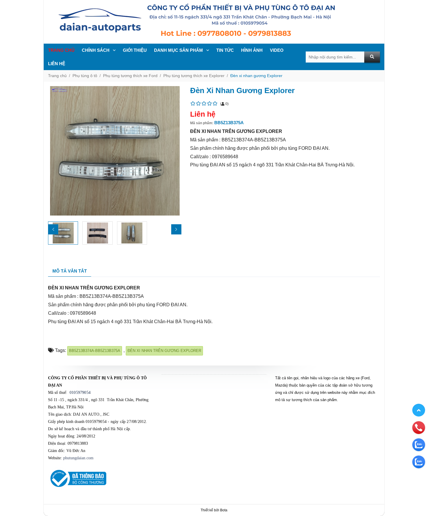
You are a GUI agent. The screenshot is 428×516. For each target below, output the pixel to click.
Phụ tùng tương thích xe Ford (130, 75)
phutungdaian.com (78, 458)
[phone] (418, 427)
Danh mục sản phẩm (179, 50)
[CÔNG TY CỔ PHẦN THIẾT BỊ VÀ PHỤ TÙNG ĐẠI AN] (214, 22)
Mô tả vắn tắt (69, 270)
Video (277, 50)
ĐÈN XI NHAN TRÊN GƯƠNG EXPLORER (164, 350)
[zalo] (418, 444)
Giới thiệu (135, 50)
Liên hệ (56, 63)
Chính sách (96, 50)
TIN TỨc (225, 50)
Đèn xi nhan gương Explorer (256, 75)
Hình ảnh (252, 50)
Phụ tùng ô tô (84, 75)
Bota (223, 510)
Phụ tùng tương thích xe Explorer (193, 75)
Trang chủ (61, 50)
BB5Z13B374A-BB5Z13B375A (94, 350)
